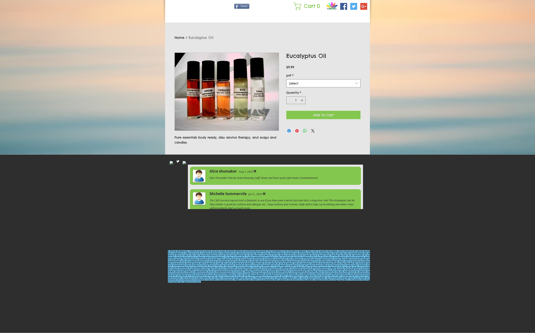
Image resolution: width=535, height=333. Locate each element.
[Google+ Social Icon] (363, 6)
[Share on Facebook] (289, 130)
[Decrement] (289, 100)
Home (179, 37)
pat (290, 75)
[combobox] (323, 83)
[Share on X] (312, 130)
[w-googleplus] (184, 162)
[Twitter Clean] (178, 161)
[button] (308, 6)
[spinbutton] (296, 100)
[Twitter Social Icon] (353, 6)
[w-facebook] (171, 162)
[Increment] (302, 100)
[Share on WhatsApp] (304, 130)
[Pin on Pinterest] (296, 130)
